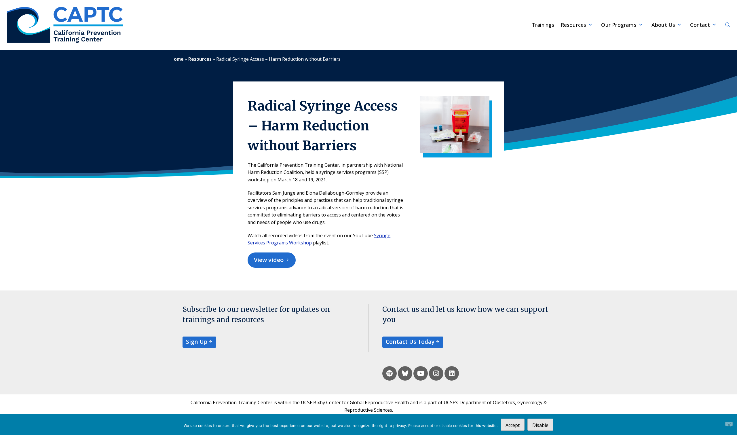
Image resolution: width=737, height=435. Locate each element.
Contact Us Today (410, 341)
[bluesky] (405, 373)
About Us (663, 24)
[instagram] (436, 373)
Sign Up (196, 341)
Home (177, 59)
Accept (513, 425)
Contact (700, 24)
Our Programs (618, 24)
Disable (540, 425)
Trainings (543, 24)
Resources (573, 24)
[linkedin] (452, 373)
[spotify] (389, 373)
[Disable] (729, 424)
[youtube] (420, 373)
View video (269, 260)
